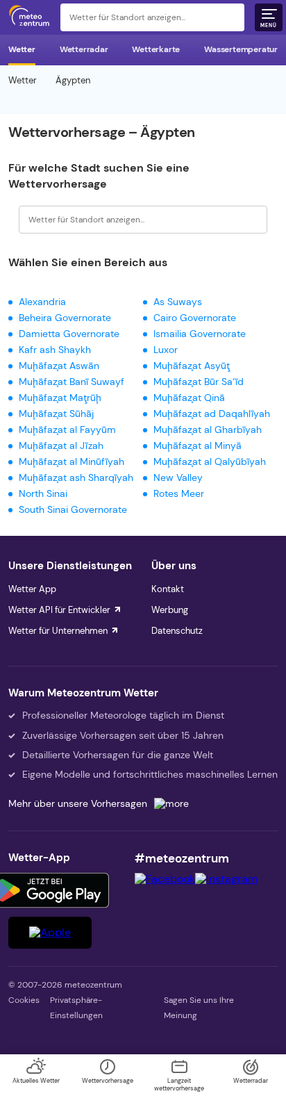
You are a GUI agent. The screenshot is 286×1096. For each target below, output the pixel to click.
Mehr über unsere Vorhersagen (77, 803)
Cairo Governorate (194, 317)
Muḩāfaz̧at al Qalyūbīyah (209, 461)
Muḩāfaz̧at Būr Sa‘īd (198, 381)
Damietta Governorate (69, 333)
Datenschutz (177, 631)
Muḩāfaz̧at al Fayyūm (67, 429)
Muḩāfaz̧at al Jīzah (61, 445)
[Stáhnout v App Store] (50, 933)
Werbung (169, 610)
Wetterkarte (156, 49)
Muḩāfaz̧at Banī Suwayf (71, 381)
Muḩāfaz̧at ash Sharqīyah (76, 477)
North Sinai (43, 493)
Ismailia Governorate (199, 333)
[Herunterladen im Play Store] (50, 890)
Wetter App (32, 589)
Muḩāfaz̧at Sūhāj (56, 413)
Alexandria (42, 301)
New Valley (178, 477)
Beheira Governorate (65, 317)
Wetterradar (84, 49)
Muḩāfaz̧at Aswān (59, 365)
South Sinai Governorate (73, 509)
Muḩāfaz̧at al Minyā (197, 445)
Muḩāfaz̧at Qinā (189, 397)
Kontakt (167, 589)
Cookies (24, 1000)
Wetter (21, 49)
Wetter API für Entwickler (59, 610)
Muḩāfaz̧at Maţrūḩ (60, 397)
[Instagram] (226, 879)
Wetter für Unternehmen (58, 631)
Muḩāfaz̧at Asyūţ (191, 365)
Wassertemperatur (241, 49)
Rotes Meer (178, 493)
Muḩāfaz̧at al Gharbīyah (207, 429)
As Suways (177, 301)
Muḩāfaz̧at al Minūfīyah (71, 461)
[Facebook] (165, 879)
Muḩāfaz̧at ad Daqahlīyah (211, 413)
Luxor (165, 349)
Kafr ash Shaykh (55, 349)
